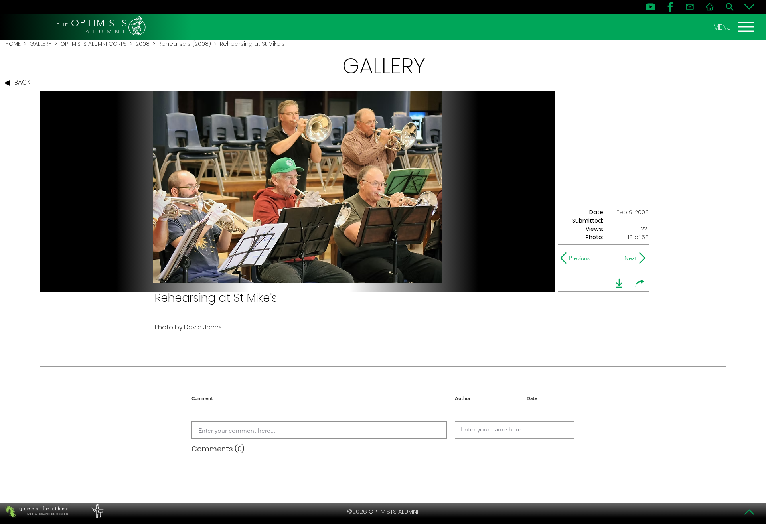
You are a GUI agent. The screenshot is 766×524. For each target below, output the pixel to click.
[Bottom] (749, 6)
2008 (143, 44)
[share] (640, 283)
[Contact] (690, 6)
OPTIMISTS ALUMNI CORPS (93, 44)
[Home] (710, 6)
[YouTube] (650, 6)
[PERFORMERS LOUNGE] (97, 512)
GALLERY (40, 44)
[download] (619, 283)
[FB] (670, 6)
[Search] (729, 6)
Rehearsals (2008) (184, 44)
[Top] (749, 512)
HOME (13, 44)
